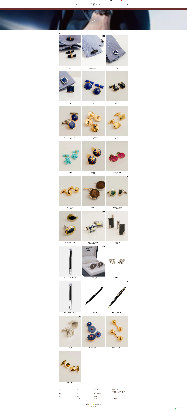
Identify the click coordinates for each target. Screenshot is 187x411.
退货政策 (78, 393)
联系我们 (60, 393)
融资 (94, 391)
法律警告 (78, 391)
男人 (106, 4)
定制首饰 (95, 396)
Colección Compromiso (83, 4)
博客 (59, 396)
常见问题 (78, 396)
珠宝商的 (75, 4)
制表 (103, 4)
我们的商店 (60, 391)
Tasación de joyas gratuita (97, 393)
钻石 (100, 4)
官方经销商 (78, 398)
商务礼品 (95, 398)
